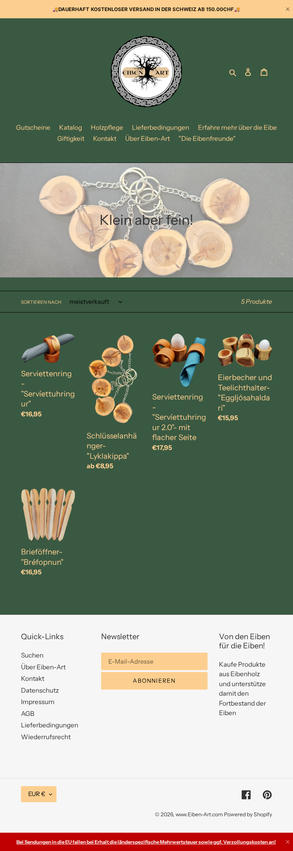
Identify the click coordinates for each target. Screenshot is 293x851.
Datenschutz (40, 690)
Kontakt (32, 678)
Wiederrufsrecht (46, 737)
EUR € (36, 794)
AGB (27, 713)
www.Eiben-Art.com (199, 814)
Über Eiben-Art (43, 667)
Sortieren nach (41, 302)
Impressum (38, 702)
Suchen (32, 655)
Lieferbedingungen (49, 725)
